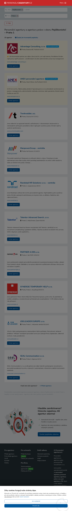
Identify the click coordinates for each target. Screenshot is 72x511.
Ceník (6, 458)
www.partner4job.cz (13, 270)
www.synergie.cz (12, 304)
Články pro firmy (26, 471)
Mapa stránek (41, 461)
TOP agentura (52, 46)
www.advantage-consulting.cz (16, 62)
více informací (8, 497)
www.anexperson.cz (13, 96)
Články (6, 463)
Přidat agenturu (46, 386)
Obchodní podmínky (43, 454)
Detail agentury (13, 66)
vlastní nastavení (24, 497)
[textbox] (25, 10)
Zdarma (23, 456)
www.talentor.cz (12, 235)
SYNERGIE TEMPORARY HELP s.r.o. (36, 286)
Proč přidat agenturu (10, 456)
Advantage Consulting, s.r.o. (32, 46)
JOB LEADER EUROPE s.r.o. (32, 321)
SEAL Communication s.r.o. (32, 356)
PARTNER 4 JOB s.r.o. (30, 252)
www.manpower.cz (13, 166)
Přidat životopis (26, 454)
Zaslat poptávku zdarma (49, 434)
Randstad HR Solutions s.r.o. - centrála (37, 183)
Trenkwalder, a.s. (27, 113)
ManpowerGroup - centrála (32, 148)
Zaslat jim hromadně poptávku (27, 38)
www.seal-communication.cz (16, 373)
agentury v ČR (58, 481)
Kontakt (6, 461)
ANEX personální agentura (32, 79)
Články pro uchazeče (27, 458)
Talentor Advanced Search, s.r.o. (34, 217)
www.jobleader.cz (12, 339)
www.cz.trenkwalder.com (15, 131)
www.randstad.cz (12, 200)
